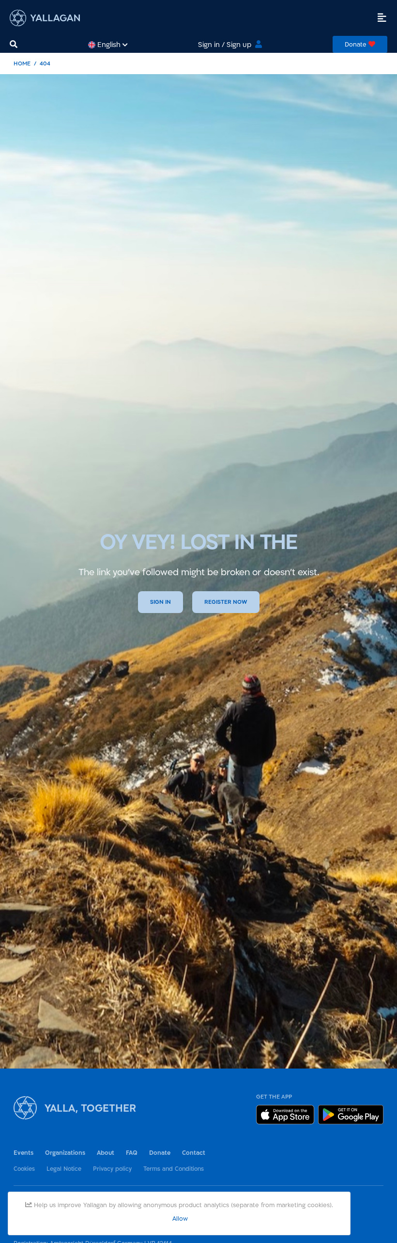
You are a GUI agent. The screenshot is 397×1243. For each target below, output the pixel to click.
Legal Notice (63, 1168)
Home (22, 63)
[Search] (13, 44)
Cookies (24, 1168)
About (105, 1153)
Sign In (160, 602)
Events (23, 1153)
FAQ (131, 1153)
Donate (159, 1153)
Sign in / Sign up (224, 44)
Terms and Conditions (173, 1168)
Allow (180, 1218)
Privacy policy (112, 1168)
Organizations (65, 1153)
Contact (193, 1153)
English (108, 44)
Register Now (225, 602)
